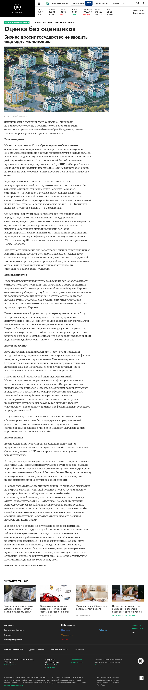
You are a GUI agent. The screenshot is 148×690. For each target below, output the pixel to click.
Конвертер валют (139, 13)
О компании (9, 625)
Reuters (50, 664)
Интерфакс (51, 667)
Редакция (8, 634)
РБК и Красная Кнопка (123, 615)
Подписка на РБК (60, 3)
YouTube (64, 639)
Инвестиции (78, 3)
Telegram (103, 630)
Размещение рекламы (13, 639)
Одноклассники (67, 634)
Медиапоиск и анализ (59, 649)
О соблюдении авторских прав (76, 660)
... (124, 2)
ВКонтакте (65, 630)
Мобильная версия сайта (137, 626)
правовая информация (13, 685)
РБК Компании (83, 615)
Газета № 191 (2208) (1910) (17, 22)
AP (57, 664)
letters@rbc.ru (10, 664)
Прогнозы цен (138, 11)
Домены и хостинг (36, 649)
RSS (134, 632)
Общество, (40, 22)
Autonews (45, 615)
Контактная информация (14, 630)
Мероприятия (102, 3)
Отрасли (115, 3)
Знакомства (79, 649)
